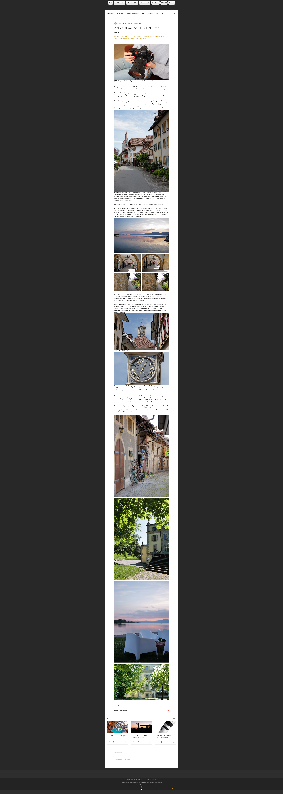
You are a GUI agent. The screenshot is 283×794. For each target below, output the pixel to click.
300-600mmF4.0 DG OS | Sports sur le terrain (164, 736)
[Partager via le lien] (118, 706)
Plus (162, 13)
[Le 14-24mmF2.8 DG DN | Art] (117, 727)
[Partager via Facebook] (115, 706)
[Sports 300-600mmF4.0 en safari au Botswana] (141, 727)
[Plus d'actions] (168, 23)
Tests (157, 13)
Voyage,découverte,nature (132, 13)
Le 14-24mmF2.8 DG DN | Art (117, 736)
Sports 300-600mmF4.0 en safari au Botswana (141, 736)
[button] (174, 13)
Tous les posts (110, 13)
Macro (143, 13)
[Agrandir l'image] (127, 263)
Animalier (150, 13)
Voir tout (174, 718)
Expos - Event (120, 13)
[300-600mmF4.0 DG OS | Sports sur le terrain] (165, 727)
